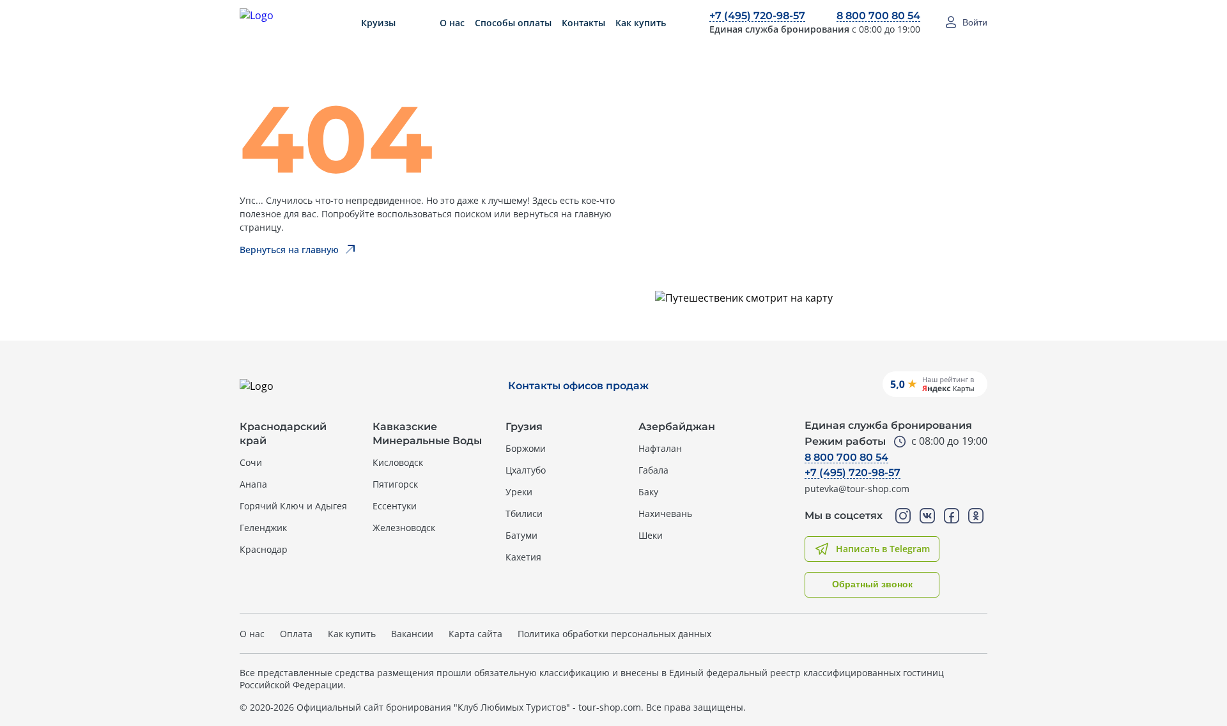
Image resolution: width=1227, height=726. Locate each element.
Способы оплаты (513, 23)
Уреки (518, 492)
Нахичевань (665, 513)
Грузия (524, 427)
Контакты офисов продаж (578, 386)
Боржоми (525, 448)
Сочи (251, 462)
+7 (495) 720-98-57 (757, 16)
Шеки (650, 535)
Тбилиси (524, 513)
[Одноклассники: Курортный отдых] (976, 515)
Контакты (583, 23)
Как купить (640, 23)
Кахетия (523, 557)
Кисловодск (398, 462)
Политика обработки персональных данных (614, 634)
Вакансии (412, 634)
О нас (452, 23)
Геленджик (263, 527)
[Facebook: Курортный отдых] (951, 515)
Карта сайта (475, 634)
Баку (648, 492)
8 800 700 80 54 (878, 16)
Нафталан (660, 448)
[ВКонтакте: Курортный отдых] (927, 515)
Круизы (378, 23)
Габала (653, 470)
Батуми (521, 535)
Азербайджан (676, 427)
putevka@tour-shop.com (857, 489)
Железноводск (404, 527)
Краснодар (264, 549)
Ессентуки (395, 506)
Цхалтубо (525, 470)
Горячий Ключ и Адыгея (293, 506)
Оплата (296, 634)
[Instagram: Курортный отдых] (903, 515)
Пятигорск (395, 484)
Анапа (253, 484)
